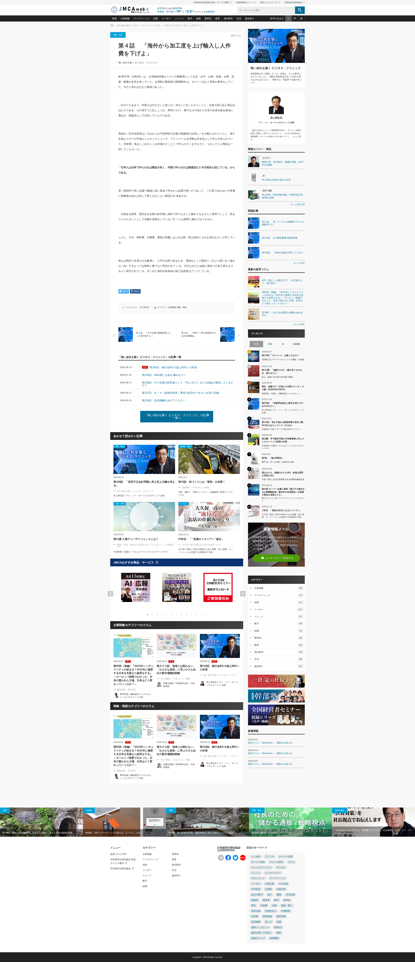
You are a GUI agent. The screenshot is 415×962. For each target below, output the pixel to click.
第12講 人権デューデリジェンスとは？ (136, 539)
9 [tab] (186, 614)
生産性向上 (270, 911)
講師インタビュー (260, 927)
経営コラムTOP (118, 854)
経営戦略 (255, 922)
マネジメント (258, 878)
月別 (269, 344)
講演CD (278, 927)
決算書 (264, 905)
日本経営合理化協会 (294, 2)
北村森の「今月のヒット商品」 (197, 487)
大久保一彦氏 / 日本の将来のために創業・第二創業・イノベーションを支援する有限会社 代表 (283, 515)
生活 (239, 18)
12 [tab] (201, 614)
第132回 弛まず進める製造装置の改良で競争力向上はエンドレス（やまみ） (282, 423)
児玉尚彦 (290, 894)
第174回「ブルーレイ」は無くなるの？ (280, 355)
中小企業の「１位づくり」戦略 (175, 679)
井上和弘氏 (144, 307)
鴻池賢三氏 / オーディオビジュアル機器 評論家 (283, 359)
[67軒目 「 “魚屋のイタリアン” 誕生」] (209, 516)
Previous (110, 593)
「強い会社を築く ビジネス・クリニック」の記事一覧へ (176, 416)
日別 (256, 344)
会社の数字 (257, 894)
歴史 (253, 905)
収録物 (296, 344)
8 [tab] (181, 614)
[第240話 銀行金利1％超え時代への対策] (220, 646)
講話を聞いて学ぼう (261, 933)
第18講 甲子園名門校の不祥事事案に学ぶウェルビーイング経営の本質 (283, 440)
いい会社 (255, 856)
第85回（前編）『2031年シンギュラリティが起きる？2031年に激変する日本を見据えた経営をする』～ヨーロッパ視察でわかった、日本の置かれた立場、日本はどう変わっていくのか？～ (133, 675)
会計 (269, 894)
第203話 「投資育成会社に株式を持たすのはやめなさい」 (282, 404)
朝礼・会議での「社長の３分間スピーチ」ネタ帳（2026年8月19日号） (283, 388)
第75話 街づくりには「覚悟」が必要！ (201, 481)
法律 (274, 905)
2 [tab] (152, 614)
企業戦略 (125, 18)
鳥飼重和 (274, 938)
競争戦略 (267, 916)
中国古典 (269, 884)
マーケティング (141, 18)
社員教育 (285, 911)
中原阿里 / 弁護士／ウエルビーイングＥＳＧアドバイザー (140, 552)
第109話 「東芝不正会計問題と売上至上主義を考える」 (144, 483)
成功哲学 (228, 18)
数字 (190, 18)
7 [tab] (176, 614)
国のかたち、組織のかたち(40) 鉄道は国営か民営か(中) (282, 474)
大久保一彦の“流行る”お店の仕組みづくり (201, 544)
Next (243, 593)
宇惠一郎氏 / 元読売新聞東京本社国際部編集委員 (283, 479)
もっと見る (297, 204)
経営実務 (281, 916)
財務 (278, 933)
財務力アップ (258, 938)
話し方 (268, 922)
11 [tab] (196, 614)
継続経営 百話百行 (126, 689)
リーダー (166, 18)
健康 (5, 810)
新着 (114, 18)
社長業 (254, 916)
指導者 (266, 900)
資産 (155, 18)
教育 (217, 18)
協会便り (249, 18)
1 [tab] (147, 614)
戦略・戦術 (117, 35)
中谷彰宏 (255, 889)
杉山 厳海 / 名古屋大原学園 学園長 (277, 377)
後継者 (254, 900)
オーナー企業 (285, 856)
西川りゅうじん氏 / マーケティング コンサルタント (283, 499)
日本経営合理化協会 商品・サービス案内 (212, 2)
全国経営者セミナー (246, 2)
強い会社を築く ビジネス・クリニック (138, 62)
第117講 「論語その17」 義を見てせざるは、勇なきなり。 (282, 371)
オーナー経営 (258, 862)
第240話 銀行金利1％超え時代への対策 (219, 668)
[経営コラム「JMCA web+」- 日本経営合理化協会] (133, 10)
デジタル (280, 867)
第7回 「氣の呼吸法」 (273, 458)
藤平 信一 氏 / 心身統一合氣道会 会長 (278, 462)
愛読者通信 (339, 810)
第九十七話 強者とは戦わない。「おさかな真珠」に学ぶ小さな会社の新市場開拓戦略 (176, 670)
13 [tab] (206, 614)
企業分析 (281, 889)
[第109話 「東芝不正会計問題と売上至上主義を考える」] (144, 459)
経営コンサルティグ (270, 2)
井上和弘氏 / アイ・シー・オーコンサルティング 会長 (139, 495)
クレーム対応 (276, 862)
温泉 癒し (287, 905)
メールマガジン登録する (277, 557)
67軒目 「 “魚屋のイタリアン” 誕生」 (201, 539)
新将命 (287, 900)
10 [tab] (191, 614)
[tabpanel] (135, 589)
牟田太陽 (255, 911)
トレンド (179, 18)
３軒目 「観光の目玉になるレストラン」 (282, 510)
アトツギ (269, 856)
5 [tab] (167, 614)
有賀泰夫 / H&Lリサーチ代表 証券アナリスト (281, 429)
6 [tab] (171, 614)
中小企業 (283, 884)
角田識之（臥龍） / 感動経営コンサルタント (281, 393)
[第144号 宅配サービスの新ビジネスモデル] (290, 822)
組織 (198, 18)
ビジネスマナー (273, 873)
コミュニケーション (261, 867)
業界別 (208, 18)
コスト (291, 862)
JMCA (205, 957)
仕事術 (89, 810)
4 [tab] (162, 614)
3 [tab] (157, 614)
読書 (279, 922)
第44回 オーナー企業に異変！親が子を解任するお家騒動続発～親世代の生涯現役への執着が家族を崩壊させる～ (283, 492)
